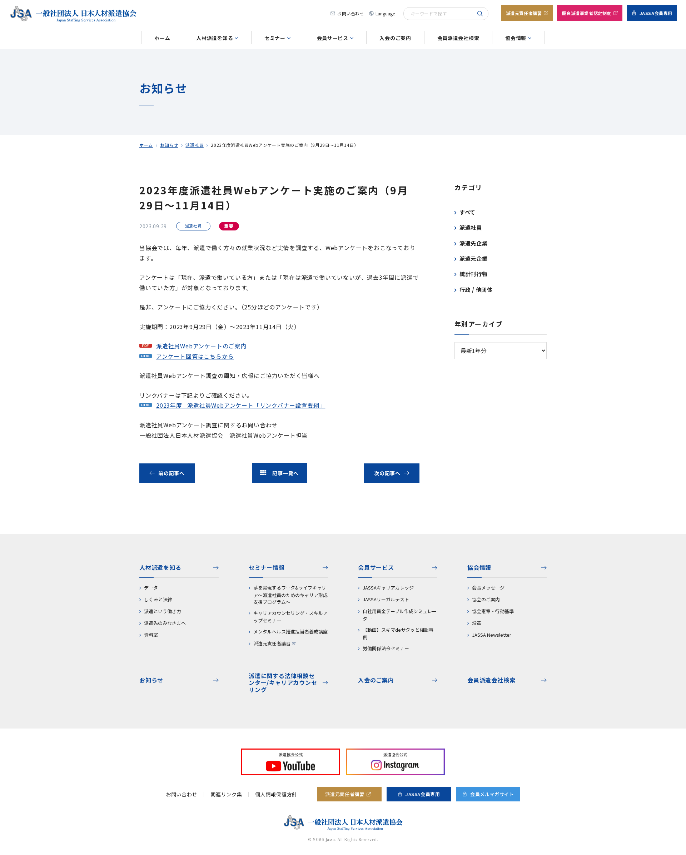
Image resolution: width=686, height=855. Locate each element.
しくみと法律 (158, 599)
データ (151, 587)
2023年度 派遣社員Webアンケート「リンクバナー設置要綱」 (240, 405)
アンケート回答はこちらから (195, 356)
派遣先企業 (473, 243)
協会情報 (515, 37)
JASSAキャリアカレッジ (388, 587)
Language (382, 13)
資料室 (151, 634)
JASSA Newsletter (491, 634)
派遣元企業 (473, 258)
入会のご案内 (395, 37)
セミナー (274, 37)
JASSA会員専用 (656, 13)
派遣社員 (194, 145)
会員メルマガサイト (492, 794)
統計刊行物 (473, 274)
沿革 (476, 623)
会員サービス (332, 37)
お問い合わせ (350, 13)
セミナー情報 (267, 567)
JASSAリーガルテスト (386, 599)
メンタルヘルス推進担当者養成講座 (290, 631)
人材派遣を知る (214, 37)
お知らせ (169, 145)
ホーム (162, 37)
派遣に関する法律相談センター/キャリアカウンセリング (283, 683)
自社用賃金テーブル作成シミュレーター (400, 615)
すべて (467, 212)
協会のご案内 (486, 599)
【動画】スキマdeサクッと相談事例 (398, 633)
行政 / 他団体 (476, 289)
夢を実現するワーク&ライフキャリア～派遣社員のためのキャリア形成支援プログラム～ (290, 594)
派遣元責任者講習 (524, 13)
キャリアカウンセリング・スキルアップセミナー (290, 617)
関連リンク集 (226, 794)
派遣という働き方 (162, 611)
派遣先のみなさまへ (165, 623)
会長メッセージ (488, 587)
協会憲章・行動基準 (493, 611)
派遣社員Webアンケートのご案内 (201, 346)
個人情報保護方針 (276, 794)
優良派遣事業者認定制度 (586, 13)
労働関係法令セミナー (386, 648)
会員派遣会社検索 (458, 37)
